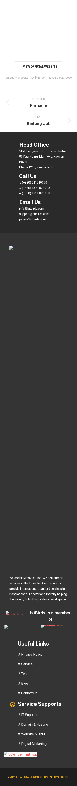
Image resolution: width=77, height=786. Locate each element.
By (38, 77)
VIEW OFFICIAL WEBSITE (39, 66)
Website (23, 77)
